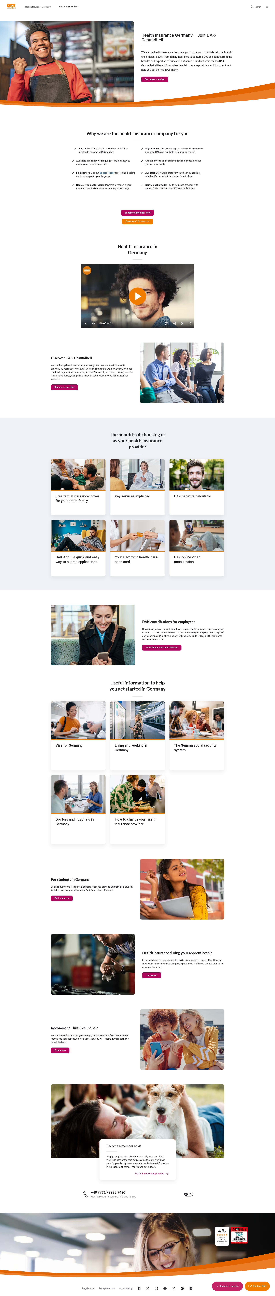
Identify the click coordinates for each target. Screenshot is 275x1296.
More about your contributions (162, 647)
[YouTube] (165, 1288)
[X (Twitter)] (147, 1288)
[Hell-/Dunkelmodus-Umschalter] (188, 1194)
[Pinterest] (182, 1288)
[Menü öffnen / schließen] (267, 6)
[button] (11, 6)
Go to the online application (149, 1173)
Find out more (61, 898)
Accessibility (125, 1288)
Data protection (107, 1288)
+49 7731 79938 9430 (108, 1192)
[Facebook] (139, 1288)
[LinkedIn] (191, 1288)
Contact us (60, 1050)
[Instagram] (156, 1288)
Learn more (152, 975)
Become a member (155, 79)
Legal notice (88, 1288)
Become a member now (137, 212)
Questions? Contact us (137, 221)
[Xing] (173, 1288)
